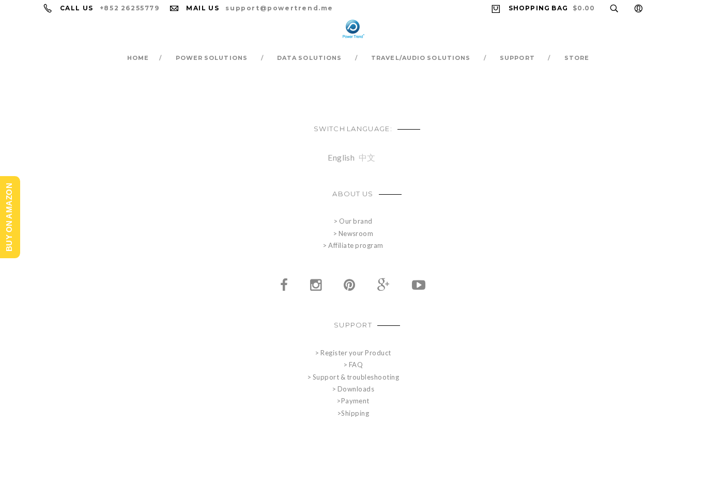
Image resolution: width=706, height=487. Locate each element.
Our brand (355, 221)
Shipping (355, 413)
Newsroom (356, 233)
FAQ (356, 364)
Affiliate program (355, 245)
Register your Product (355, 353)
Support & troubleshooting (356, 377)
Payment (355, 401)
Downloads (355, 389)
